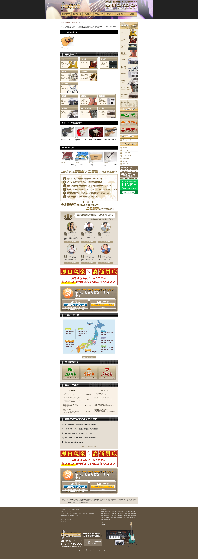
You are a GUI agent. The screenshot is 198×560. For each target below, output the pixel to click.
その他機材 (124, 95)
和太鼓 (62, 103)
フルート (70, 77)
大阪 (115, 515)
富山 (116, 513)
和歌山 (125, 515)
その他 (77, 515)
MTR (82, 111)
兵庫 (118, 515)
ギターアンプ (104, 62)
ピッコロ (71, 78)
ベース (123, 39)
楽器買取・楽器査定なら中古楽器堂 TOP (69, 22)
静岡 (135, 513)
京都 (112, 515)
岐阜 (132, 513)
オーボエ (63, 78)
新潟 (113, 513)
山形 (119, 511)
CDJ (62, 112)
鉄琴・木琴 (64, 101)
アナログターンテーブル (67, 111)
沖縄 (109, 519)
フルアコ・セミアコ (66, 66)
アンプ (103, 114)
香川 (112, 517)
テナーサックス (84, 77)
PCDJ (65, 112)
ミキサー (83, 114)
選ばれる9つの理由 (127, 140)
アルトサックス (84, 75)
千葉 (102, 513)
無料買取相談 (126, 158)
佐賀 (125, 517)
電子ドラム (124, 67)
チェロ (89, 99)
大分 (134, 517)
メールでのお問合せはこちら (89, 446)
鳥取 (129, 515)
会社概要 (125, 147)
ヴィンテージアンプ (105, 66)
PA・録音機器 (125, 88)
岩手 (109, 511)
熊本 (131, 517)
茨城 (126, 511)
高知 (118, 517)
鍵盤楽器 (123, 74)
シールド (106, 112)
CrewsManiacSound (94, 137)
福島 (122, 511)
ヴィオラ (83, 100)
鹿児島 (105, 519)
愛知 (102, 515)
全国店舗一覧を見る (88, 357)
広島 (102, 517)
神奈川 (108, 513)
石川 (119, 513)
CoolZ (62, 137)
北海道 (102, 511)
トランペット (71, 74)
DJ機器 (123, 81)
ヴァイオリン (84, 99)
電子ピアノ (101, 99)
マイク (100, 114)
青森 (106, 511)
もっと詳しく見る (71, 242)
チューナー (101, 112)
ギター (123, 32)
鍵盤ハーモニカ (102, 101)
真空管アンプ (104, 65)
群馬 (132, 511)
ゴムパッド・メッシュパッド (68, 86)
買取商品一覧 (126, 161)
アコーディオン (102, 103)
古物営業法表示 (126, 153)
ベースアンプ (104, 63)
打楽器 (123, 61)
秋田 (116, 511)
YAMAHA (63, 162)
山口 (105, 517)
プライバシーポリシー (128, 150)
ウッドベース (84, 101)
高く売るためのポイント (129, 155)
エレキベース (84, 62)
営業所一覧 (125, 163)
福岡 (121, 517)
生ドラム (63, 99)
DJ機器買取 (64, 515)
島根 (132, 515)
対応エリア (103, 509)
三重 (105, 515)
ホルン (67, 78)
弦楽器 (124, 53)
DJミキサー (64, 114)
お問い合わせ (104, 523)
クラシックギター (65, 65)
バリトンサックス (85, 78)
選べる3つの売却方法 (66, 519)
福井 (122, 513)
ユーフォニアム (71, 75)
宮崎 (102, 519)
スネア (62, 89)
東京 (105, 513)
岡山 (135, 515)
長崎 (128, 517)
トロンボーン (64, 75)
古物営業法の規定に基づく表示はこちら (121, 9)
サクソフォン (64, 74)
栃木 (129, 511)
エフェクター (102, 111)
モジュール (64, 88)
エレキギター (64, 62)
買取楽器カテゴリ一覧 (66, 511)
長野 (129, 513)
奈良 (121, 515)
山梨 (126, 513)
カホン (62, 100)
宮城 (113, 511)
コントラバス (84, 103)
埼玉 (135, 511)
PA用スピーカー (85, 112)
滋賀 (108, 515)
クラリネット (64, 77)
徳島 (108, 517)
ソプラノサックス (85, 74)
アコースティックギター (67, 63)
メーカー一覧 (125, 103)
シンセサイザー (102, 100)
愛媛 (115, 517)
